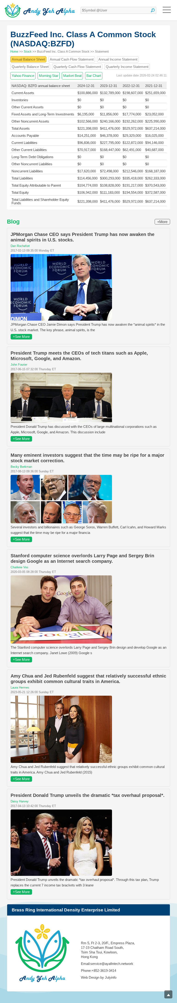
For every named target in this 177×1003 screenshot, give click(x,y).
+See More (21, 337)
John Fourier (19, 364)
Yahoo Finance (23, 76)
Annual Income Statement (117, 59)
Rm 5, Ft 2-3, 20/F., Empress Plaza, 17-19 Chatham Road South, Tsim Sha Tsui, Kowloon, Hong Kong (108, 950)
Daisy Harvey (20, 801)
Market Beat (72, 76)
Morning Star (48, 76)
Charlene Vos (19, 567)
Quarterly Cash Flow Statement (77, 67)
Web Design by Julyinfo (98, 977)
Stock (28, 51)
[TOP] (168, 994)
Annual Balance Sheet (28, 59)
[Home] (40, 10)
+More (162, 222)
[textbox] (118, 10)
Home (14, 51)
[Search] (152, 10)
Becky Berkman (21, 466)
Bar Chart (93, 76)
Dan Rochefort (20, 246)
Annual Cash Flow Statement (72, 59)
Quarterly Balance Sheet (30, 67)
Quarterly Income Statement (127, 67)
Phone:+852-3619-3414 (98, 970)
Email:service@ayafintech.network (107, 964)
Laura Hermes (20, 687)
